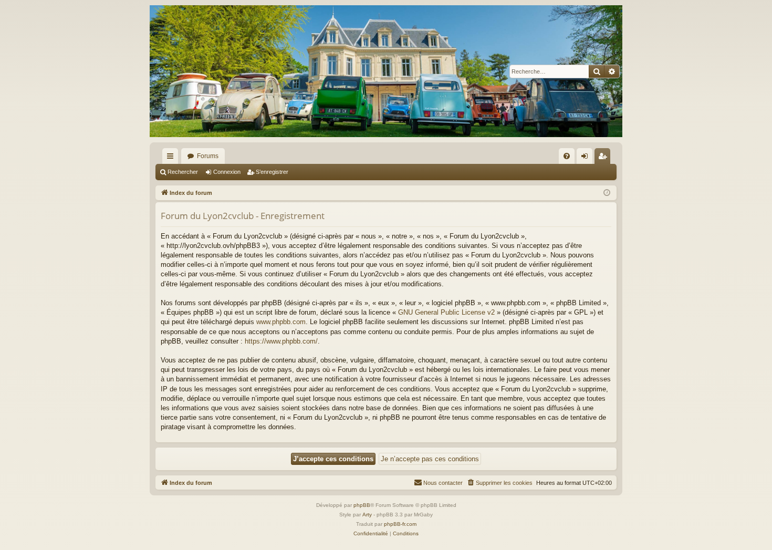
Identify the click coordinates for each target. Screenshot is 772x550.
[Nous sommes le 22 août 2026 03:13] (606, 193)
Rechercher (183, 172)
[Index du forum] (386, 71)
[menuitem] (567, 156)
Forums (207, 156)
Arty (367, 514)
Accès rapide (172, 158)
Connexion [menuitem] (586, 158)
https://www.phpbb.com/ (281, 341)
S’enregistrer (272, 172)
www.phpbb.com (281, 322)
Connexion (227, 172)
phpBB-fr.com (400, 524)
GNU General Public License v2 (446, 312)
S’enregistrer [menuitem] (604, 158)
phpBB (361, 505)
